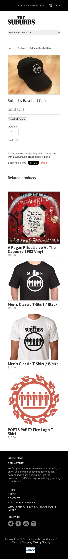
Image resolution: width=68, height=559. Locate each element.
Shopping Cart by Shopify (36, 542)
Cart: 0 (57, 5)
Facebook (18, 523)
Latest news (15, 457)
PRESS (12, 494)
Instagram (33, 523)
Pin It (44, 162)
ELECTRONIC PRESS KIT (23, 502)
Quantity (12, 126)
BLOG (11, 490)
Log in (20, 5)
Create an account (35, 5)
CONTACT (14, 498)
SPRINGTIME (16, 463)
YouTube (26, 523)
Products (21, 48)
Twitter (11, 523)
